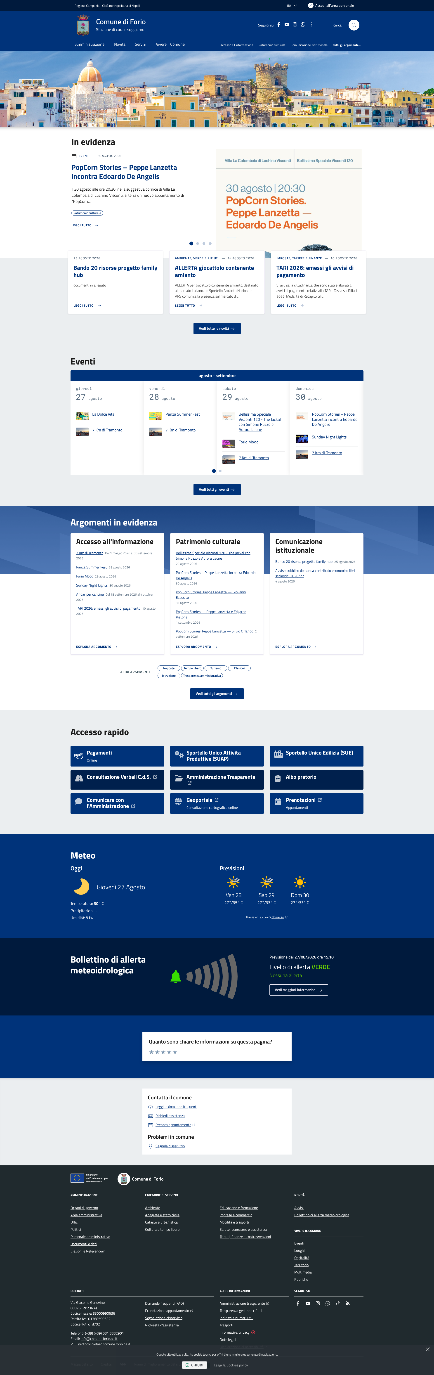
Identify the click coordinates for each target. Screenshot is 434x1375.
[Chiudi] (427, 1349)
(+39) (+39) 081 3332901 (104, 1333)
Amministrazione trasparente (244, 1303)
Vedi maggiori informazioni (296, 989)
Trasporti (226, 1325)
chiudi (197, 1365)
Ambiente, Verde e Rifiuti (197, 258)
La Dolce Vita (103, 414)
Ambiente (152, 1207)
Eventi (84, 155)
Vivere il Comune (170, 44)
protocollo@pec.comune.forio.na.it (104, 1344)
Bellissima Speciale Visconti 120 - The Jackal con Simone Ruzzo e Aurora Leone (260, 422)
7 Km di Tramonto (107, 430)
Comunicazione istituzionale (309, 45)
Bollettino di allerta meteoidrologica (321, 1215)
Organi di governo (84, 1207)
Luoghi (299, 1250)
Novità (119, 44)
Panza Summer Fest (182, 414)
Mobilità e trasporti (234, 1222)
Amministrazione (89, 44)
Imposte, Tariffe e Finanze (299, 258)
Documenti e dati (84, 1244)
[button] (354, 25)
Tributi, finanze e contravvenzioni (245, 1236)
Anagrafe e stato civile (162, 1215)
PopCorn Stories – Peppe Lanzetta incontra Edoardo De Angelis (335, 419)
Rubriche (301, 1279)
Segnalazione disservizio (163, 1318)
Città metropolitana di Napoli (121, 5)
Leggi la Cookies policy (231, 1365)
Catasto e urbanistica (161, 1222)
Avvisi (299, 1207)
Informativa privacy (235, 1332)
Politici (76, 1229)
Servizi (140, 44)
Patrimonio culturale (272, 45)
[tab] (191, 244)
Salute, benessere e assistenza (243, 1229)
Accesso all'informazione (236, 45)
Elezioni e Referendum (88, 1251)
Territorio (301, 1265)
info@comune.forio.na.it (99, 1338)
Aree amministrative (86, 1215)
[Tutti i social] (311, 25)
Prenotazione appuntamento (169, 1310)
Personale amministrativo (90, 1236)
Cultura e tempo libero (162, 1229)
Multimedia (303, 1272)
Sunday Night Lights (329, 437)
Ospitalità (301, 1257)
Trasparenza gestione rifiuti (241, 1310)
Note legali (228, 1339)
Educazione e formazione (239, 1207)
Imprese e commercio (236, 1215)
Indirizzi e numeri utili (236, 1318)
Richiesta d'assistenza (162, 1325)
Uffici (74, 1222)
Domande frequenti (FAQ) (164, 1303)
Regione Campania (87, 5)
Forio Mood (249, 442)
